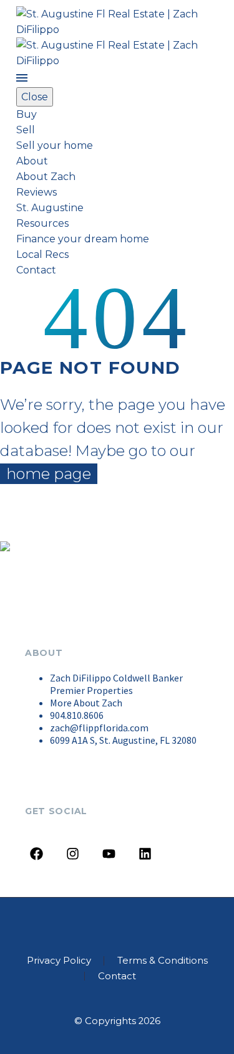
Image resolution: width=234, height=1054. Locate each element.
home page (48, 474)
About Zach (46, 177)
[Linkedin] (145, 854)
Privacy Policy (59, 961)
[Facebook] (37, 854)
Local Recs (42, 254)
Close (34, 97)
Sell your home (54, 145)
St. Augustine (50, 208)
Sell (25, 130)
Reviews (36, 192)
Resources (42, 223)
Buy (26, 114)
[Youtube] (109, 854)
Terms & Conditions (162, 961)
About (32, 161)
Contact (36, 270)
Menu (21, 78)
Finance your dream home (82, 239)
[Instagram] (73, 854)
